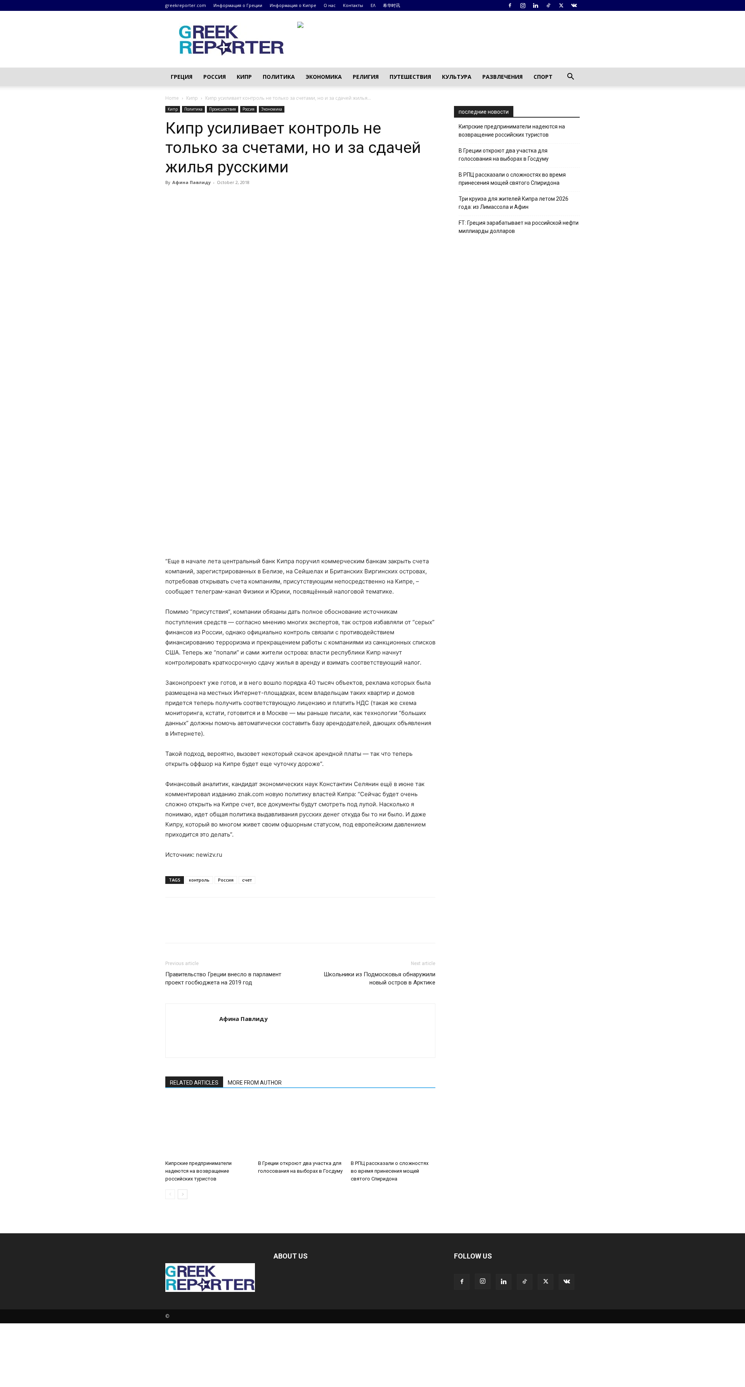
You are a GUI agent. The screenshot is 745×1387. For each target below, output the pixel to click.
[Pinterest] (209, 200)
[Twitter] (561, 5)
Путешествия (410, 76)
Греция (181, 76)
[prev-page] (170, 1194)
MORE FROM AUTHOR (255, 1083)
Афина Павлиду (191, 182)
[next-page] (182, 1194)
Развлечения (502, 76)
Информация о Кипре (293, 5)
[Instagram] (522, 5)
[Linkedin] (535, 5)
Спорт (543, 76)
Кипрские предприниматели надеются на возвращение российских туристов (198, 1171)
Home (172, 98)
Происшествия (222, 109)
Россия (214, 76)
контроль (199, 880)
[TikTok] (548, 5)
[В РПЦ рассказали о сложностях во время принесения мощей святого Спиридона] (393, 1128)
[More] (263, 200)
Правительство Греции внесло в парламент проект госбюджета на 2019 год (223, 978)
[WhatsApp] (226, 200)
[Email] (244, 200)
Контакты (353, 5)
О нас (330, 5)
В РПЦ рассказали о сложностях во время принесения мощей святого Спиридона (389, 1171)
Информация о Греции (237, 5)
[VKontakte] (574, 5)
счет (247, 880)
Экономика (324, 76)
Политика (279, 76)
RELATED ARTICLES (194, 1083)
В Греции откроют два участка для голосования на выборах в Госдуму (504, 155)
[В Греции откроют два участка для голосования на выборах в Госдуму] (300, 1128)
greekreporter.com (185, 5)
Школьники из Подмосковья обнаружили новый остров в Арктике (379, 978)
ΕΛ (373, 5)
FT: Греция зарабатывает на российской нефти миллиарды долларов (519, 227)
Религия (366, 76)
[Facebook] (510, 5)
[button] (570, 77)
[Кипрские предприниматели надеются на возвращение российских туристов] (207, 1128)
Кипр (244, 76)
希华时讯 (391, 5)
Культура (456, 76)
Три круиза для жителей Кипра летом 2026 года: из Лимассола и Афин (513, 203)
